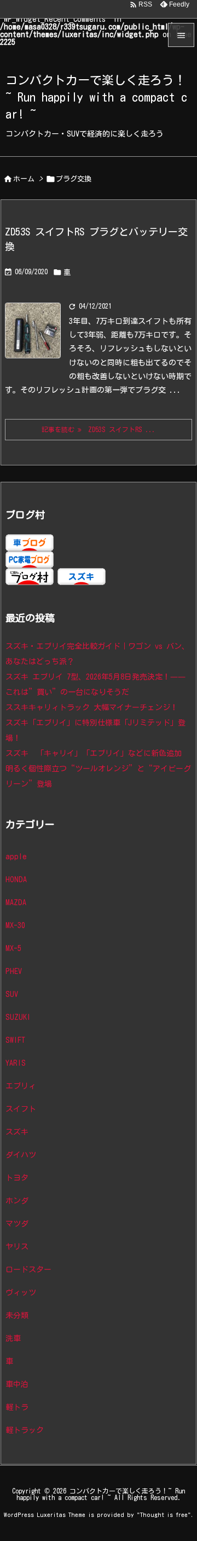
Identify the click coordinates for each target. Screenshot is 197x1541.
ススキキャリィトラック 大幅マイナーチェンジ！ (91, 707)
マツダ (16, 1223)
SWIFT (15, 1040)
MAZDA (15, 902)
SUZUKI (18, 1017)
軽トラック (24, 1430)
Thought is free (164, 1515)
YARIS (15, 1063)
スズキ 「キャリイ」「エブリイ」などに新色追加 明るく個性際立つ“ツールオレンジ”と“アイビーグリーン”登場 (98, 768)
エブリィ (20, 1086)
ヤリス (16, 1246)
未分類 (16, 1315)
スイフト (20, 1109)
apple (16, 856)
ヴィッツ (20, 1292)
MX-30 (15, 925)
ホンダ (16, 1201)
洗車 (13, 1338)
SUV (11, 994)
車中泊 (16, 1384)
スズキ (16, 1132)
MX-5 (13, 948)
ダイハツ (20, 1155)
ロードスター (28, 1269)
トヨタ (16, 1178)
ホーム (23, 178)
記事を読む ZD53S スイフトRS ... (98, 429)
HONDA (16, 879)
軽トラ (16, 1407)
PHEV (13, 971)
